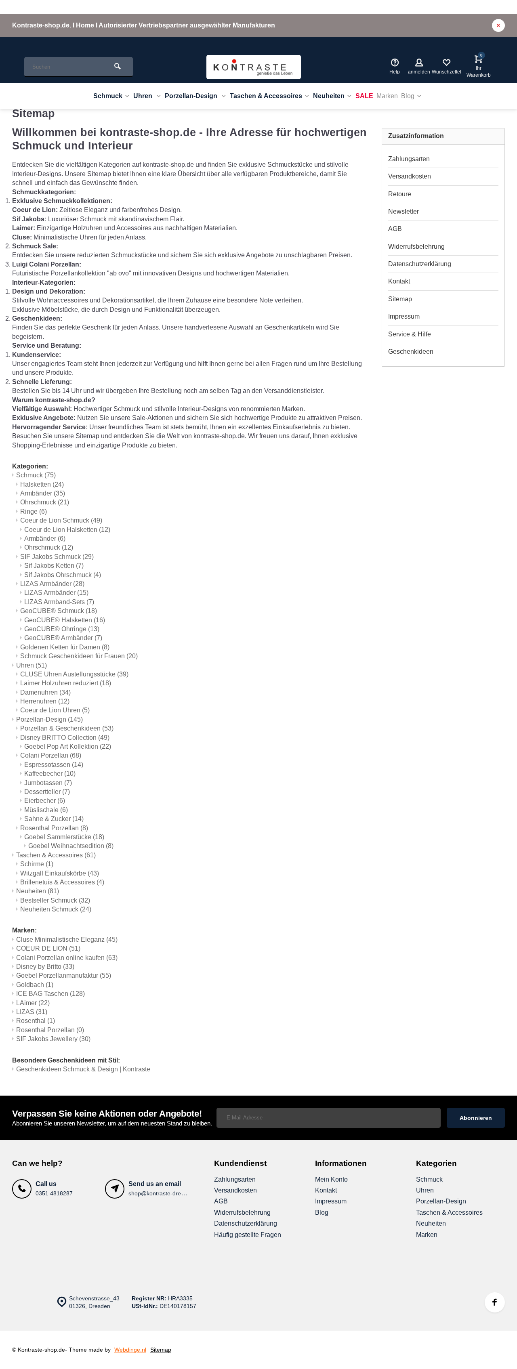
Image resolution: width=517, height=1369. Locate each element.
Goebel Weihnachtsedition (70, 845)
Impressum (404, 316)
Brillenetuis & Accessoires (62, 882)
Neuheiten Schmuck (55, 909)
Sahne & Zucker (54, 818)
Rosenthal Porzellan (54, 828)
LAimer (33, 1002)
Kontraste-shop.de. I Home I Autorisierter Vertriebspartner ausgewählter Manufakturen (143, 25)
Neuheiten (329, 95)
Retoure (399, 194)
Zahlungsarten (409, 158)
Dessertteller (47, 791)
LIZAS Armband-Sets (59, 601)
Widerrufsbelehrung (416, 246)
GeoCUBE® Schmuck (58, 610)
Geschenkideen (410, 351)
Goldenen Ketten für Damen (64, 647)
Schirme (36, 864)
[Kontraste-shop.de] (253, 67)
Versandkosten (409, 176)
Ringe (33, 511)
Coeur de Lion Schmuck (61, 520)
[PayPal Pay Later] (493, 1350)
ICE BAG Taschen (50, 993)
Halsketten (42, 484)
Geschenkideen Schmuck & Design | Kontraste (83, 1069)
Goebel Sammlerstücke (64, 837)
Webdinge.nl (130, 1350)
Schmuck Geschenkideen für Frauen (79, 656)
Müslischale (46, 809)
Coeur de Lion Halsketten (67, 529)
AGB (395, 228)
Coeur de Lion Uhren (55, 710)
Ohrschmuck (44, 502)
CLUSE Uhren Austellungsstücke (74, 674)
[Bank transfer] (420, 1350)
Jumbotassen (48, 782)
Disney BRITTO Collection (64, 737)
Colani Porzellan (50, 755)
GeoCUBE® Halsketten (64, 620)
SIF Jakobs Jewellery (53, 1038)
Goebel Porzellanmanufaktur (63, 975)
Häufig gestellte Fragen (247, 1234)
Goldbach (34, 984)
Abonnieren (476, 1118)
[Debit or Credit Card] (468, 1350)
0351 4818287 (54, 1194)
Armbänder (42, 493)
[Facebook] (495, 1302)
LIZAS (31, 1011)
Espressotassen (53, 764)
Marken (387, 95)
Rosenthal (35, 1020)
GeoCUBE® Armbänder (63, 637)
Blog (407, 95)
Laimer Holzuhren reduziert (65, 683)
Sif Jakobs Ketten (54, 565)
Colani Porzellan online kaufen (67, 957)
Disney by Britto (45, 966)
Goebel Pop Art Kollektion (67, 746)
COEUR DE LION (48, 948)
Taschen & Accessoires (266, 95)
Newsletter (403, 211)
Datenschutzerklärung (419, 263)
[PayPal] (444, 1350)
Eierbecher (44, 800)
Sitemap (400, 299)
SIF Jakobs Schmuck (57, 556)
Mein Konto (331, 1179)
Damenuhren (45, 692)
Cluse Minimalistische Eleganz (67, 939)
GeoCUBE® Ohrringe (61, 629)
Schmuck (107, 95)
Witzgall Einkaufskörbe (59, 873)
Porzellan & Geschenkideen (66, 728)
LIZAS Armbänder (52, 583)
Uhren (143, 95)
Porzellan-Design (192, 95)
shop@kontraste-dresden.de (165, 1194)
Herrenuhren (44, 701)
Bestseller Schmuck (55, 900)
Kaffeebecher (50, 773)
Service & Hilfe (409, 334)
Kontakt (399, 281)
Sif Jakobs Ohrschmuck (62, 574)
